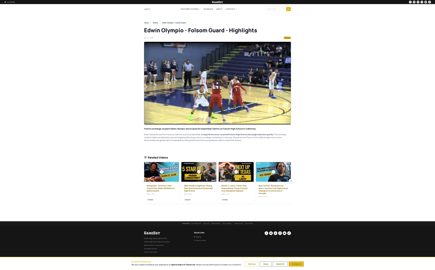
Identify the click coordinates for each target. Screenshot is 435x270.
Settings (252, 264)
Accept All (296, 264)
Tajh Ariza (206, 223)
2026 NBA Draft (196, 223)
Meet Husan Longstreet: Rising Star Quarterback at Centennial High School (198, 188)
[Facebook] (410, 2)
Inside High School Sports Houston (157, 242)
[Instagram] (421, 2)
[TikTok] (429, 2)
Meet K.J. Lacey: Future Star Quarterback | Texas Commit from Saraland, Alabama (234, 188)
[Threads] (418, 2)
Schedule (208, 9)
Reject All (280, 264)
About (219, 9)
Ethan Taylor (249, 223)
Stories (287, 38)
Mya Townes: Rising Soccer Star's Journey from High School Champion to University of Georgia (273, 189)
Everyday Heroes (150, 249)
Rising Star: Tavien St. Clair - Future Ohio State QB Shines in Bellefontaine (161, 188)
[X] (414, 2)
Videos (155, 23)
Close (265, 264)
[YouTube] (425, 2)
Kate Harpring (238, 223)
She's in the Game (150, 252)
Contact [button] (230, 9)
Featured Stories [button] (189, 9)
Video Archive (201, 240)
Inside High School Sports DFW (155, 238)
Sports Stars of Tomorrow (154, 245)
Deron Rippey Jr (227, 223)
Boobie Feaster (216, 223)
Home (146, 23)
